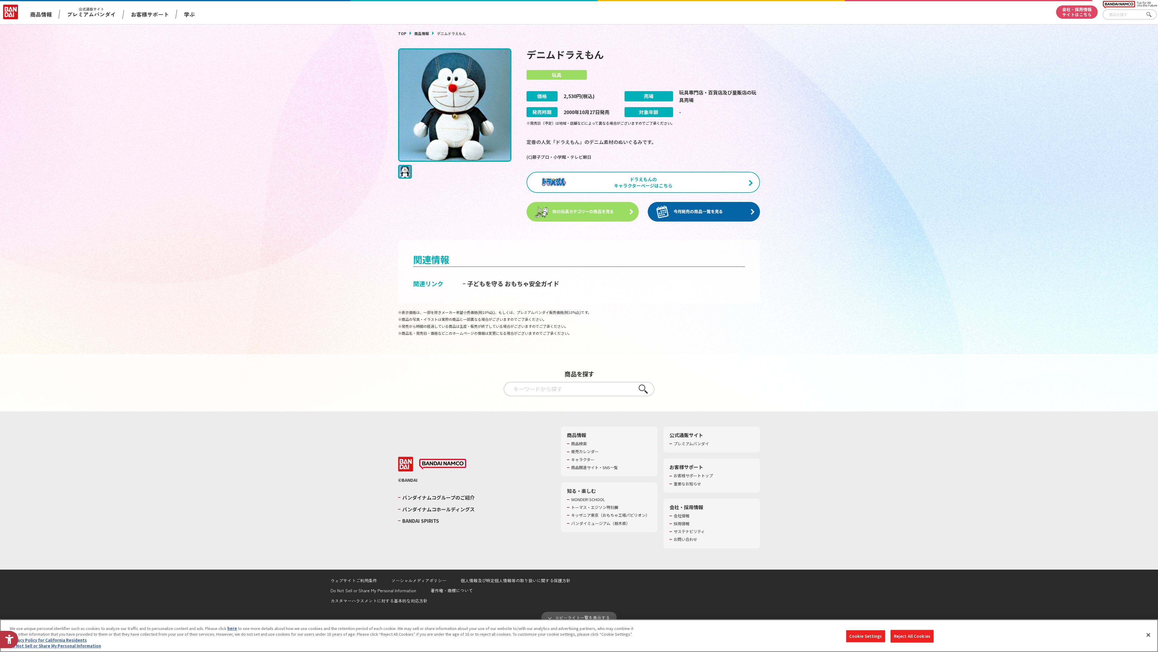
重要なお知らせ (687, 484)
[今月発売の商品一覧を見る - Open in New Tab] (704, 212)
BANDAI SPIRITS (420, 520)
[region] (579, 635)
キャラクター (582, 459)
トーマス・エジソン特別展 (594, 507)
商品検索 (579, 443)
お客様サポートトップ (693, 475)
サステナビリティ (689, 531)
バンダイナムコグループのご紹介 (438, 497)
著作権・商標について (452, 590)
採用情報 (681, 523)
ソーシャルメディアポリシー (418, 580)
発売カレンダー (585, 451)
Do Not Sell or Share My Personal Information (373, 590)
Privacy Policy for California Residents (48, 640)
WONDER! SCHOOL (588, 499)
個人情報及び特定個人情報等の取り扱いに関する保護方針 (516, 580)
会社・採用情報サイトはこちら (1077, 12)
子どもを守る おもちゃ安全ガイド (513, 283)
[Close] (1148, 634)
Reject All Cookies (912, 636)
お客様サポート (150, 14)
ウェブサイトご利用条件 (354, 580)
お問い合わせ (685, 539)
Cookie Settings (865, 636)
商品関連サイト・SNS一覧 (594, 467)
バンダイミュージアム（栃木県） (600, 523)
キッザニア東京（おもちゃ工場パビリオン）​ (610, 515)
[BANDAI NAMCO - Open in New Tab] (442, 464)
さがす (1152, 14)
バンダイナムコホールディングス (438, 509)
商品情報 (421, 33)
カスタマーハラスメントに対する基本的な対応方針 (379, 601)
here (232, 628)
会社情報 (681, 516)
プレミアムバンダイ (691, 443)
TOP (402, 33)
